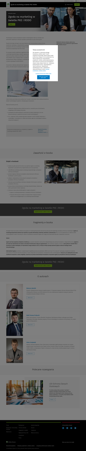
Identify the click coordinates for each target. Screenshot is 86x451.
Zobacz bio (30, 297)
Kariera (32, 427)
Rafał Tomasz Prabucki (33, 315)
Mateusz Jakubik (31, 288)
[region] (43, 63)
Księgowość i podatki (23, 430)
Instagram (67, 428)
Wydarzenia (8, 431)
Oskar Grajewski (31, 342)
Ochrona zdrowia (22, 427)
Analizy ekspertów (35, 425)
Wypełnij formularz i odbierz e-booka (42, 211)
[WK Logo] (11, 442)
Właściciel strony (35, 432)
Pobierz (77, 4)
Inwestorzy (33, 430)
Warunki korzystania (10, 445)
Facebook (63, 428)
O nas (7, 425)
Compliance (21, 435)
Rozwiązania (21, 425)
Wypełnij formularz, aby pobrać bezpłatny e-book (42, 131)
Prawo (20, 437)
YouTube (75, 428)
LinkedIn (71, 428)
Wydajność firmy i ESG (23, 432)
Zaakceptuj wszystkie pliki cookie (43, 77)
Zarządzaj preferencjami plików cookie (43, 73)
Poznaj (51, 399)
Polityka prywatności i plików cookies (26, 445)
